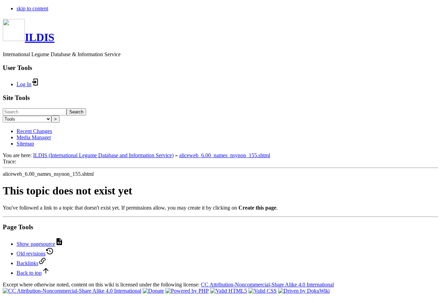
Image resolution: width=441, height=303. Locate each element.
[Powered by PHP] (187, 291)
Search (76, 111)
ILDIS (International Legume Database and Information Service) (103, 155)
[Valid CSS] (262, 291)
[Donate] (153, 291)
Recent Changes (34, 131)
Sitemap (25, 144)
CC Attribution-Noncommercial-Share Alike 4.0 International (267, 284)
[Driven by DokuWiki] (304, 291)
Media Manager (34, 137)
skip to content (32, 8)
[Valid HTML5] (228, 291)
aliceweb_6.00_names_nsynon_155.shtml (224, 155)
